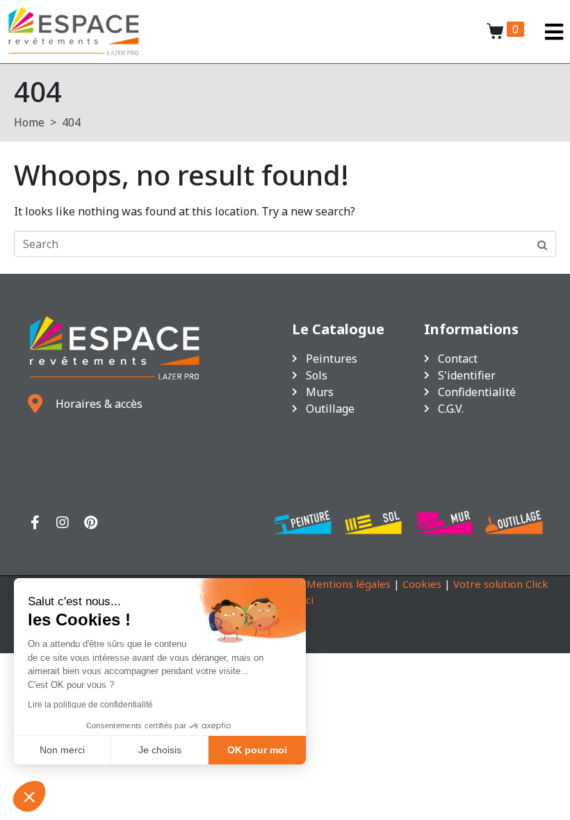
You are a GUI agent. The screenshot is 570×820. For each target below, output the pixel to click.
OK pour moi (257, 749)
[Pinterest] (90, 522)
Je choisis (159, 749)
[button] (29, 796)
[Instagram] (62, 522)
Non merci (62, 749)
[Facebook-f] (35, 522)
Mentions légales (349, 584)
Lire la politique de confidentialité (90, 705)
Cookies (421, 584)
